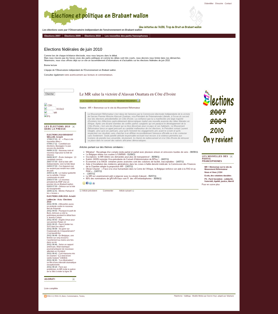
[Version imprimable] (138, 101)
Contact (228, 3)
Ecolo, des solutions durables (217, 176)
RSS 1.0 (50, 296)
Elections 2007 (52, 35)
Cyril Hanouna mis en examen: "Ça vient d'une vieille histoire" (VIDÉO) (61, 255)
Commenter (108, 191)
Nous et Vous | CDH (213, 172)
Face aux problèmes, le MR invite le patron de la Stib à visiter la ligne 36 (61, 269)
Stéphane (230, 296)
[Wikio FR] (97, 183)
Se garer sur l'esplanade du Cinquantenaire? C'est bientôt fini (61, 231)
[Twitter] (90, 183)
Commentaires (72, 296)
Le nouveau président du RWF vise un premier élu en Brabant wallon (60, 182)
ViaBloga (187, 296)
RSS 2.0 (58, 296)
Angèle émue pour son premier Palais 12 (61, 221)
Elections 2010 (93, 35)
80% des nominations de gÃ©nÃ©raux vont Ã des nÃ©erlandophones (119, 178)
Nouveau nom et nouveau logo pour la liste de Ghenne (60, 152)
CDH (49, 105)
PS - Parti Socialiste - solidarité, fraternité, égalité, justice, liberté (219, 180)
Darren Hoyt (212, 296)
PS (48, 116)
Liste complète (51, 288)
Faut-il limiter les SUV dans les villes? (60, 225)
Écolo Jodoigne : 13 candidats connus (61, 158)
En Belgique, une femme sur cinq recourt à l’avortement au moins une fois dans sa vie (60, 238)
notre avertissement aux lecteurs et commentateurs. (88, 75)
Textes (81, 296)
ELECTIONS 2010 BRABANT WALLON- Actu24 (60, 136)
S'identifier (208, 3)
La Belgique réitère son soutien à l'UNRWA (105, 154)
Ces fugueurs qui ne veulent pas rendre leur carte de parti (61, 168)
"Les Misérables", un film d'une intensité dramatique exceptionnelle (61, 262)
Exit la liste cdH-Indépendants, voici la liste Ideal (61, 163)
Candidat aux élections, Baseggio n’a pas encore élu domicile (59, 146)
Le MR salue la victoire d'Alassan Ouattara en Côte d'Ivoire (127, 94)
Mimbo (201, 296)
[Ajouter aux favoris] (80, 183)
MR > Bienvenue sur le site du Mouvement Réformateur (114, 108)
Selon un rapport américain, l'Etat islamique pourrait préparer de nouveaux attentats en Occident (60, 247)
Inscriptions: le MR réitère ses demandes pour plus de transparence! (118, 157)
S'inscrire (219, 3)
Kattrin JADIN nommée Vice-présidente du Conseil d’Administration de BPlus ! (123, 159)
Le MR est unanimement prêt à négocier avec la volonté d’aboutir (116, 176)
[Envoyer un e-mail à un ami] (84, 183)
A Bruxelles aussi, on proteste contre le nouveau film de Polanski (60, 206)
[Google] (93, 183)
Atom (64, 296)
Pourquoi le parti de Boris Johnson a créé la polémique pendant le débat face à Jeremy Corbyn (61, 214)
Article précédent (89, 191)
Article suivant (125, 191)
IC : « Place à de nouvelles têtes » (60, 140)
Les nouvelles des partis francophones (126, 35)
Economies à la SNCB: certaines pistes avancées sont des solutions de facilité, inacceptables (130, 161)
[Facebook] (87, 183)
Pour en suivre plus (211, 184)
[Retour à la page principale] (122, 26)
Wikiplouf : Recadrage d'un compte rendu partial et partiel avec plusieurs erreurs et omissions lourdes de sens (137, 152)
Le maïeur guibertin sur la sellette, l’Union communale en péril (61, 175)
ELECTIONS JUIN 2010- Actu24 (61, 196)
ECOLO (60, 109)
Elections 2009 (73, 35)
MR (55, 113)
